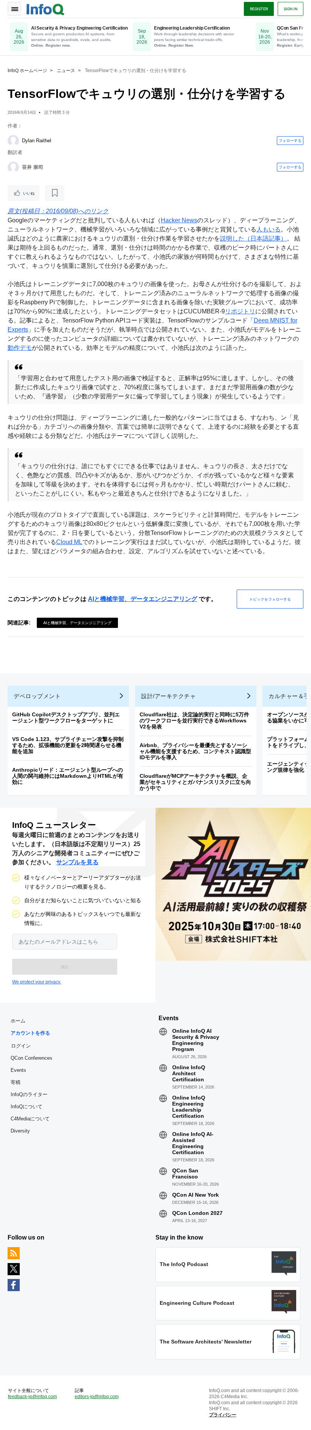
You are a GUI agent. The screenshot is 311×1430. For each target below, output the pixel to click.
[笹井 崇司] (13, 167)
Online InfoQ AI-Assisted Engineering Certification (193, 1143)
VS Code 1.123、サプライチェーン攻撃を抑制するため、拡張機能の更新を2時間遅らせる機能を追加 (68, 745)
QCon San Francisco (185, 1173)
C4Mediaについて (30, 1119)
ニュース (66, 70)
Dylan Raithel (36, 140)
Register (259, 8)
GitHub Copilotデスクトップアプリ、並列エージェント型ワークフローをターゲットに (66, 717)
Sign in (290, 8)
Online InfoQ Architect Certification (188, 1073)
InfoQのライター (29, 1094)
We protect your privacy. (36, 982)
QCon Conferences (31, 1058)
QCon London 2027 (197, 1213)
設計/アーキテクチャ (168, 696)
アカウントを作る (30, 1033)
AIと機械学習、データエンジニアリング (142, 599)
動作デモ (20, 348)
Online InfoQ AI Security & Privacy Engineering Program (195, 1040)
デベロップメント (37, 696)
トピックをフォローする (270, 599)
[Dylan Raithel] (13, 140)
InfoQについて (26, 1106)
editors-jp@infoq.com (97, 1396)
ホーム (18, 1021)
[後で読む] (54, 193)
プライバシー (222, 1414)
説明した (232, 238)
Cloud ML (69, 542)
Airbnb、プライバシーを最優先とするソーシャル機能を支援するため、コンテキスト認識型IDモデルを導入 (195, 751)
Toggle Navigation (14, 9)
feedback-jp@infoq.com (32, 1396)
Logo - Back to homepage (45, 8)
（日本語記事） (265, 238)
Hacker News (179, 220)
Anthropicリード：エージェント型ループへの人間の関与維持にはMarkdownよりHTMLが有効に (67, 776)
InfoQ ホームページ (27, 70)
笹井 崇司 (32, 167)
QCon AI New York (195, 1195)
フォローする (290, 140)
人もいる (268, 229)
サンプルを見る (77, 862)
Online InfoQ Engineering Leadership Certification (188, 1107)
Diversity (20, 1131)
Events (18, 1070)
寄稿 (15, 1082)
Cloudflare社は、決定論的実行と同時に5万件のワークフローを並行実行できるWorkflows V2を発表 (194, 720)
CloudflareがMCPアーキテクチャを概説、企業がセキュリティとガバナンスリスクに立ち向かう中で (195, 782)
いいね (29, 193)
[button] (64, 967)
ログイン (21, 1046)
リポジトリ (240, 311)
